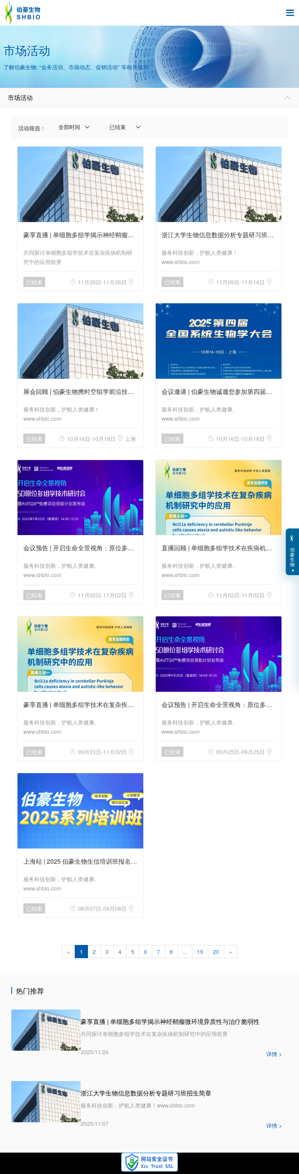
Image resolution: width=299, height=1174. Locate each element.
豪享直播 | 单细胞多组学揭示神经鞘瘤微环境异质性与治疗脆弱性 (170, 1021)
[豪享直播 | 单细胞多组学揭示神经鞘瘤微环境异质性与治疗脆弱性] (46, 1029)
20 (216, 951)
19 (200, 951)
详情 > (274, 1054)
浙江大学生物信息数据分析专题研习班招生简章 (146, 1092)
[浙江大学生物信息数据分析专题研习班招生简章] (46, 1101)
